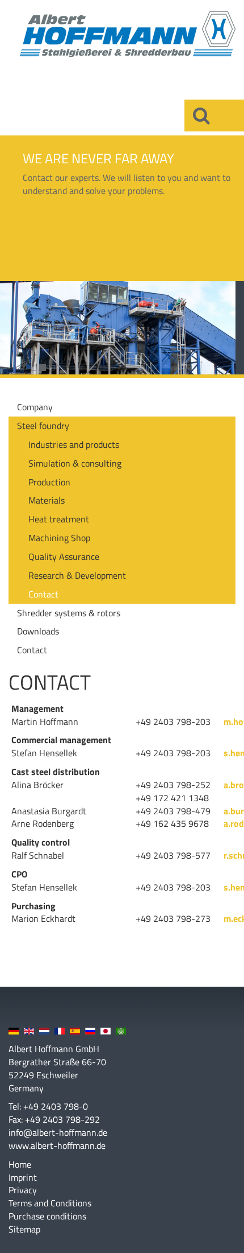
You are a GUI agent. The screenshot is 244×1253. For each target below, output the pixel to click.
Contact (43, 594)
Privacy (23, 1190)
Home (20, 1164)
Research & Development (77, 575)
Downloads (38, 631)
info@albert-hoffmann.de (58, 1132)
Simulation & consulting (74, 463)
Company (35, 407)
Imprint (23, 1177)
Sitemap (24, 1229)
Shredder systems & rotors (68, 613)
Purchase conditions (47, 1216)
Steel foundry (43, 425)
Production (49, 482)
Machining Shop (59, 538)
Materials (46, 500)
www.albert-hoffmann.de (57, 1145)
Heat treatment (58, 519)
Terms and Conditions (50, 1203)
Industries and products (73, 444)
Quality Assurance (63, 556)
